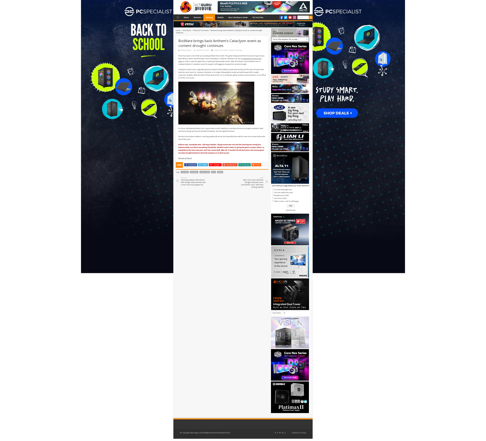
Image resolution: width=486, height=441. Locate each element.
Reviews (197, 17)
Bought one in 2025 (281, 195)
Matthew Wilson (185, 50)
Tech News (187, 30)
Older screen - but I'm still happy (286, 201)
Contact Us (296, 433)
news (220, 172)
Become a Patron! (185, 158)
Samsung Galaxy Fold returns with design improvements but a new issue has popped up (193, 181)
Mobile (221, 17)
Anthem (185, 172)
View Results (291, 210)
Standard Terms (224, 433)
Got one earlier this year (283, 192)
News (186, 17)
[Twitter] (285, 17)
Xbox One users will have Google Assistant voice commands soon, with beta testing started (252, 182)
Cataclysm (205, 172)
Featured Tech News (201, 30)
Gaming (209, 17)
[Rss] (275, 432)
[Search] (311, 17)
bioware (194, 172)
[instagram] (285, 432)
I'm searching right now (283, 189)
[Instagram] (294, 17)
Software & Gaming (235, 50)
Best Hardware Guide (238, 17)
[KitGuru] (195, 6)
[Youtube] (290, 17)
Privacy (303, 433)
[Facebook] (281, 17)
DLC (213, 172)
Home (178, 17)
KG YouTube (257, 17)
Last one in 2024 (280, 198)
